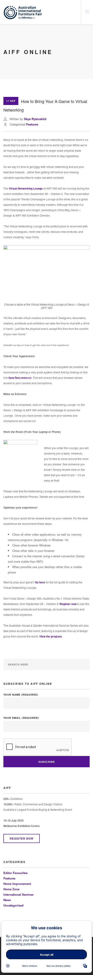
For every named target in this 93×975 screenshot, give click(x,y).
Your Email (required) (21, 717)
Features (32, 124)
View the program (50, 636)
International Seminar (18, 894)
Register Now (21, 838)
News (7, 900)
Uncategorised (13, 905)
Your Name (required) (20, 694)
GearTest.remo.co (19, 378)
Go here (40, 582)
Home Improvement (17, 883)
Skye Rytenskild (35, 119)
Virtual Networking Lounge (26, 188)
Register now (68, 604)
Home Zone (11, 889)
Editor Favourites (15, 873)
